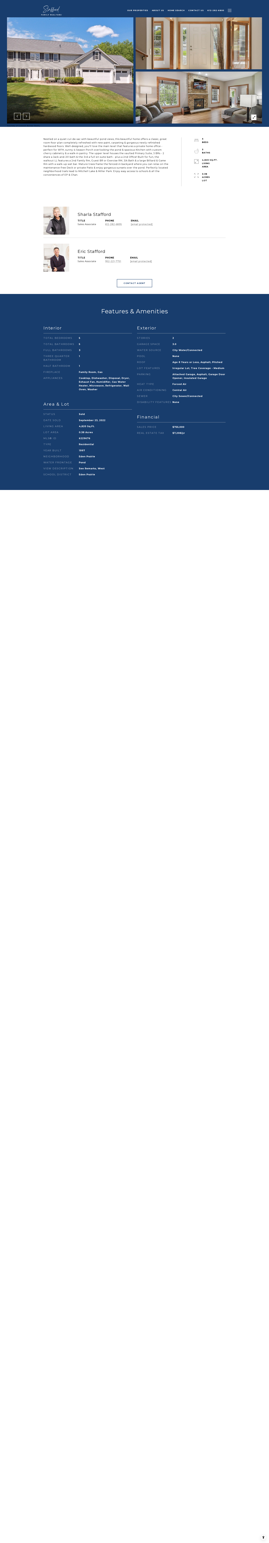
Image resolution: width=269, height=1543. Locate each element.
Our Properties (137, 10)
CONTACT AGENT (134, 283)
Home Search (176, 10)
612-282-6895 (113, 224)
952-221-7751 (113, 261)
